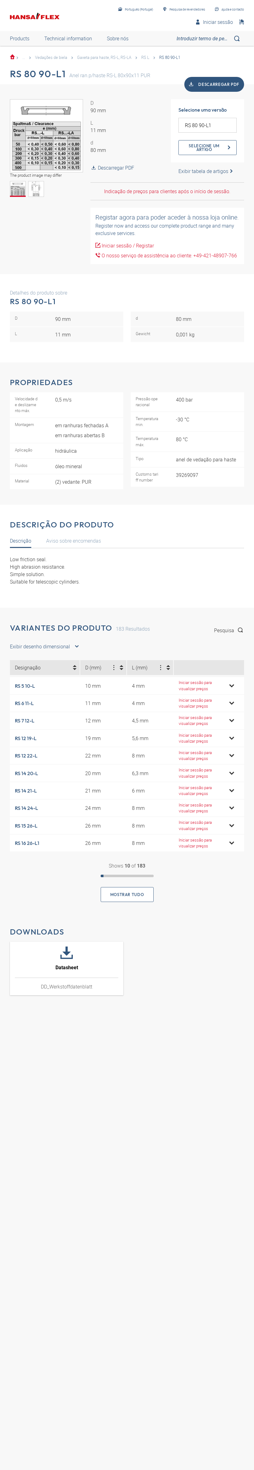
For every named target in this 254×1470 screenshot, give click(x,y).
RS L (145, 57)
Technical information (68, 38)
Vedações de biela (51, 57)
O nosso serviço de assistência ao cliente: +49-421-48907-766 (168, 255)
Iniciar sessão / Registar (127, 245)
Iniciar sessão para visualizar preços (195, 685)
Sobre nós (118, 38)
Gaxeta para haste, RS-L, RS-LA (104, 57)
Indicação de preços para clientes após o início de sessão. (167, 191)
